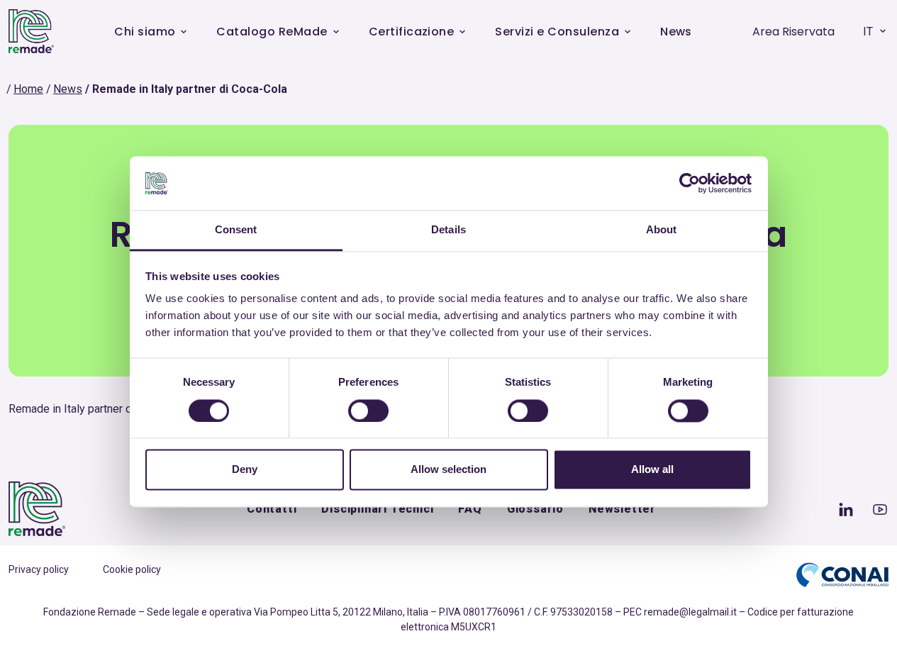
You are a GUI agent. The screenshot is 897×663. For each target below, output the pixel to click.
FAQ (469, 509)
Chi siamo (144, 31)
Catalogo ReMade (271, 31)
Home (28, 89)
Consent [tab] (236, 230)
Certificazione (412, 31)
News (676, 31)
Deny (244, 470)
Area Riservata (793, 31)
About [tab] (661, 230)
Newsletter (622, 509)
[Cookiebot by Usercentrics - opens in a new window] (690, 183)
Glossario (535, 509)
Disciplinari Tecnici (377, 509)
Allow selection (448, 470)
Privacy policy (39, 569)
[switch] (368, 410)
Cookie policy (132, 569)
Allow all (652, 470)
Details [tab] (448, 230)
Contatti (271, 509)
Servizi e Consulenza (557, 31)
